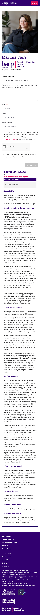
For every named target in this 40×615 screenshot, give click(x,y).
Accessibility (6, 560)
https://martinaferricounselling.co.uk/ (17, 176)
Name (4, 104)
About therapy (7, 549)
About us (5, 546)
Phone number (7, 122)
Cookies (4, 563)
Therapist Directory (10, 139)
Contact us (5, 566)
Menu (35, 3)
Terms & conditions (8, 554)
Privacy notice (6, 557)
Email (4, 113)
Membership (6, 536)
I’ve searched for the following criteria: (15, 80)
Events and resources (9, 543)
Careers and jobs (8, 539)
